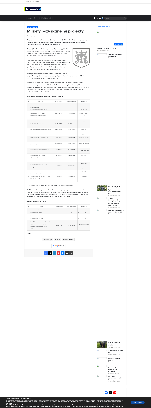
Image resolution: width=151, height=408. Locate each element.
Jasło (58, 240)
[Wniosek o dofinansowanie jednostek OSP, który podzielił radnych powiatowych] (102, 200)
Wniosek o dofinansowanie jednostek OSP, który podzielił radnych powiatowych (114, 201)
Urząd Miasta (68, 240)
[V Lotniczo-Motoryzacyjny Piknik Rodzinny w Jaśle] (102, 378)
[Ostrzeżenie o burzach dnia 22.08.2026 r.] (102, 118)
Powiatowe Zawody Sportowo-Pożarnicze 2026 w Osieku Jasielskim (115, 368)
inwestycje (48, 240)
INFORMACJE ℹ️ (32, 27)
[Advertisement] (93, 9)
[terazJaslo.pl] (32, 9)
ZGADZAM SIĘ (137, 402)
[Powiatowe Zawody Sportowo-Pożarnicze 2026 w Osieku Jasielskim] (102, 368)
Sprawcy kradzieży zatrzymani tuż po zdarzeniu (114, 344)
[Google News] (58, 246)
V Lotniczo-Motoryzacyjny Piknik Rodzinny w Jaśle (114, 378)
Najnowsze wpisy (31, 18)
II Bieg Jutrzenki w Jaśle (106, 48)
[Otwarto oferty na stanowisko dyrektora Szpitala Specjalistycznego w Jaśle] (102, 188)
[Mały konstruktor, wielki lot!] (102, 353)
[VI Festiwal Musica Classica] (102, 360)
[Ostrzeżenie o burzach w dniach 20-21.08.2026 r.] (102, 274)
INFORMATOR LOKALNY (46, 18)
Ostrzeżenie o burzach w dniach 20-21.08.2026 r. (116, 211)
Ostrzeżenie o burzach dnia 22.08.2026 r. (115, 55)
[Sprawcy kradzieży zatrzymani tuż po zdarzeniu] (102, 344)
